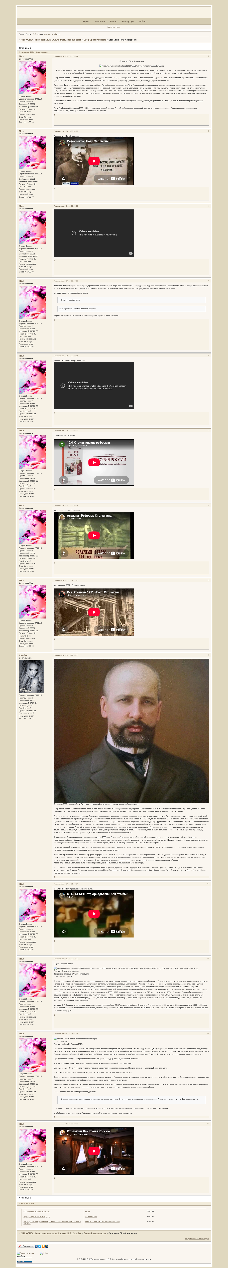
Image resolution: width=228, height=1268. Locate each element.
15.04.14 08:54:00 (71, 206)
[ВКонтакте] (36, 1246)
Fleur (21, 56)
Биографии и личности (95, 40)
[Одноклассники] (43, 1246)
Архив (87, 1211)
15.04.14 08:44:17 (71, 56)
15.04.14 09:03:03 (71, 431)
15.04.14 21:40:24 (71, 884)
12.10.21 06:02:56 (71, 1124)
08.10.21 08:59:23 (71, 959)
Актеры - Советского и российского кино (102, 1221)
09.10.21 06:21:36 (71, 1034)
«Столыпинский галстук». (70, 300)
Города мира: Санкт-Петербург (37, 1216)
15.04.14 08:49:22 (71, 131)
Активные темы (113, 27)
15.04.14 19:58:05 (71, 655)
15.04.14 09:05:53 (71, 505)
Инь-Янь (23, 655)
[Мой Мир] (47, 1246)
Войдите (36, 34)
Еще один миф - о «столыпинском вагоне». (77, 309)
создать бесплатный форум (197, 1238)
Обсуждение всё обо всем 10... (37, 1211)
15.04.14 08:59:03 (71, 281)
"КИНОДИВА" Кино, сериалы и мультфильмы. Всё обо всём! (51, 40)
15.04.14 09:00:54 (71, 356)
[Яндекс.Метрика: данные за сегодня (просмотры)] (25, 1253)
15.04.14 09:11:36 (71, 580)
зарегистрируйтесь (52, 34)
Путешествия (91, 1216)
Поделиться (59, 56)
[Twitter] (40, 1246)
